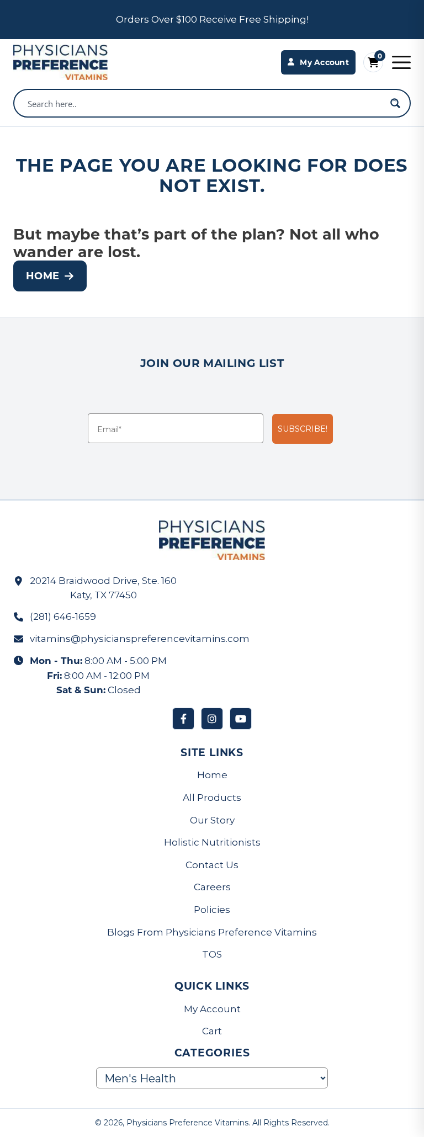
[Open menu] (401, 62)
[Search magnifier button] (395, 103)
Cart (212, 1031)
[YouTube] (241, 719)
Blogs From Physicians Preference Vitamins (212, 932)
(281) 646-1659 (63, 616)
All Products (212, 797)
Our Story (212, 820)
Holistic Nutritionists (212, 842)
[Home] (60, 62)
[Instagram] (212, 719)
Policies (212, 909)
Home (42, 275)
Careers (212, 886)
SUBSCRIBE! (302, 429)
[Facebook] (183, 719)
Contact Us (212, 864)
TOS (212, 954)
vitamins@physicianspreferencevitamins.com (140, 638)
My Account (212, 1008)
